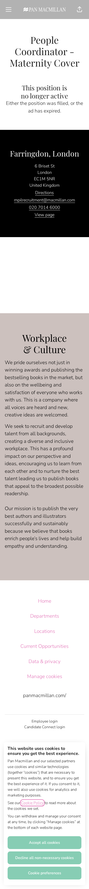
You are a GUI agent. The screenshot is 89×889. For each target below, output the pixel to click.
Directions (44, 192)
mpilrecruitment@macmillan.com (44, 200)
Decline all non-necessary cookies (44, 857)
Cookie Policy (32, 803)
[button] (79, 9)
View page (44, 215)
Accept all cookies (44, 842)
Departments (44, 616)
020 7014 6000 (44, 207)
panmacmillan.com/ (44, 695)
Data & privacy (44, 661)
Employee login (45, 721)
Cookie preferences (44, 873)
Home (44, 601)
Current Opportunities (44, 646)
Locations (44, 631)
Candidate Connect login (44, 727)
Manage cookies (44, 676)
